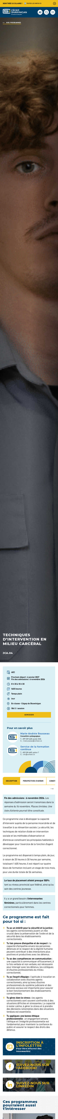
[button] (52, 12)
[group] (33, 781)
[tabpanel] (29, 913)
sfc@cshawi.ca (29, 754)
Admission (29, 715)
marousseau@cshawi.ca (32, 741)
